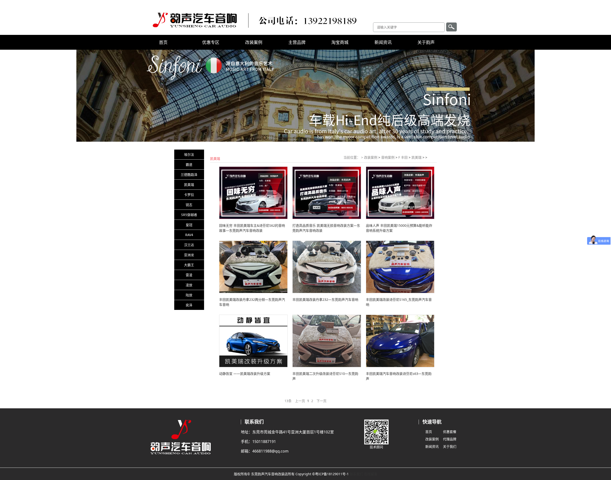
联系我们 (356, 474)
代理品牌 (449, 439)
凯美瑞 (189, 184)
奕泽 (189, 305)
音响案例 (388, 157)
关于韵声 (426, 42)
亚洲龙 (189, 255)
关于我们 (449, 446)
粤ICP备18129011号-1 (332, 474)
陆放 (189, 295)
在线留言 (370, 474)
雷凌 (189, 275)
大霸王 (189, 265)
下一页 (321, 401)
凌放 (189, 285)
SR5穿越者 (189, 214)
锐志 (189, 204)
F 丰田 (403, 157)
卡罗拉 (189, 194)
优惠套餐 (449, 431)
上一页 (300, 401)
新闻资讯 (383, 42)
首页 (163, 42)
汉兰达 (189, 245)
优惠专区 (210, 42)
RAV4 (189, 234)
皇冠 (189, 224)
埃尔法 (189, 154)
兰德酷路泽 (189, 174)
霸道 (189, 164)
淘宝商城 (339, 42)
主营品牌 (297, 42)
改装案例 (253, 42)
